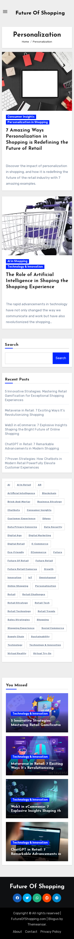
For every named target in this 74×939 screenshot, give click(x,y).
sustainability (40, 636)
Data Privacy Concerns (22, 527)
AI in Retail (24, 484)
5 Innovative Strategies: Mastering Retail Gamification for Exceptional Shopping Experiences (36, 396)
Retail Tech (42, 602)
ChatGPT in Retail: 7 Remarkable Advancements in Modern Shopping (36, 854)
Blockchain (49, 493)
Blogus (53, 919)
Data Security (53, 527)
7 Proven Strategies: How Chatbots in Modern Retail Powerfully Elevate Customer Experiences (33, 463)
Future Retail (44, 560)
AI (8, 484)
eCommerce (38, 552)
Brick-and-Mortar (18, 501)
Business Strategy (49, 501)
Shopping (43, 619)
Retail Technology (19, 611)
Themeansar (36, 924)
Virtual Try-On (42, 653)
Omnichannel (47, 577)
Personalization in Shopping (27, 122)
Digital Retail (16, 543)
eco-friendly (15, 552)
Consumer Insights (21, 116)
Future (57, 552)
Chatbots (13, 510)
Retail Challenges (33, 594)
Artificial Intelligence (21, 493)
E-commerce (40, 543)
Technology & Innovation (25, 266)
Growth (48, 569)
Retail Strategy (17, 602)
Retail (11, 594)
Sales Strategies (18, 619)
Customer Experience (21, 518)
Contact (31, 932)
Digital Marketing (40, 535)
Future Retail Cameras (22, 569)
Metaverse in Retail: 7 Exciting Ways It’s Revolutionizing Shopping (37, 768)
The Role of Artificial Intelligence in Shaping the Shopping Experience (37, 280)
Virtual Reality (16, 653)
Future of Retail (18, 560)
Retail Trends (46, 611)
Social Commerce (52, 628)
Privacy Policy (50, 932)
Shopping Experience (21, 628)
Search (12, 345)
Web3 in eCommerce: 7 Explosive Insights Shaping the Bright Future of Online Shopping (36, 429)
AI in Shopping (17, 261)
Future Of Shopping (40, 13)
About (17, 932)
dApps (46, 518)
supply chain (15, 636)
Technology (14, 645)
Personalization (45, 586)
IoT (30, 577)
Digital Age (14, 535)
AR (39, 484)
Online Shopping (17, 586)
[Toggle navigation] (5, 11)
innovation (14, 577)
